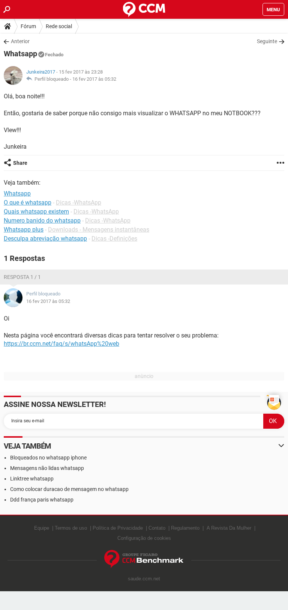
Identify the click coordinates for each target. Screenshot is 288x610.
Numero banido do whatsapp (42, 220)
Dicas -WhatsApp (78, 202)
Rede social (59, 26)
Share (20, 163)
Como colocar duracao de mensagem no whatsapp (69, 489)
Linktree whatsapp (32, 479)
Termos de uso (71, 528)
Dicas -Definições (114, 238)
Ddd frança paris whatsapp (42, 500)
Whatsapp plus (24, 229)
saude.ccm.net (144, 578)
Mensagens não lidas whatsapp (47, 468)
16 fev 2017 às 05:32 (94, 79)
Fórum (28, 26)
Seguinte (267, 41)
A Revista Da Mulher (229, 528)
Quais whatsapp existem (36, 211)
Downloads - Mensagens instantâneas (98, 229)
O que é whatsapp (27, 202)
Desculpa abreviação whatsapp (45, 238)
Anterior (20, 41)
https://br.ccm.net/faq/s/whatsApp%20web (61, 343)
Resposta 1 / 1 (22, 277)
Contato (156, 528)
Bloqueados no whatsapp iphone (48, 458)
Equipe (41, 528)
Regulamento (185, 528)
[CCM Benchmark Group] (144, 559)
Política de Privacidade (118, 528)
